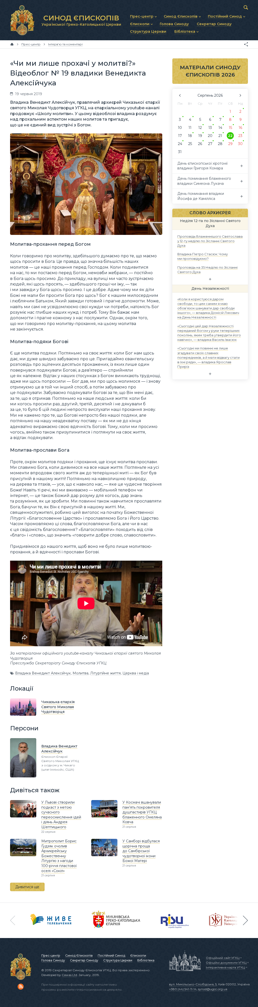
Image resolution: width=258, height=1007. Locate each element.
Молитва (80, 673)
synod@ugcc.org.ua (212, 989)
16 (240, 127)
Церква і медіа (135, 673)
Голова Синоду (53, 960)
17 (180, 135)
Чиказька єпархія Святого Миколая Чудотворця (58, 707)
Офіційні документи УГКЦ (226, 962)
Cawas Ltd (69, 975)
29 (230, 143)
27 (210, 143)
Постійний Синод (111, 955)
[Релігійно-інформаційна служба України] (175, 920)
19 (200, 135)
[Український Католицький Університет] (227, 920)
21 (220, 135)
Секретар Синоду (84, 960)
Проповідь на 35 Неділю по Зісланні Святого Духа (207, 269)
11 (189, 127)
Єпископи (138, 955)
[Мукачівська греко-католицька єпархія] (116, 920)
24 (180, 143)
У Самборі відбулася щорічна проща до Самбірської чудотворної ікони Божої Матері (141, 851)
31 (180, 152)
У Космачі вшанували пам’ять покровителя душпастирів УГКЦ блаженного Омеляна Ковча (142, 812)
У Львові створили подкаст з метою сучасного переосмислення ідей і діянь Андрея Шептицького (61, 814)
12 (200, 127)
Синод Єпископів (79, 955)
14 (220, 127)
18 (190, 135)
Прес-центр (50, 955)
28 (220, 143)
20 (210, 135)
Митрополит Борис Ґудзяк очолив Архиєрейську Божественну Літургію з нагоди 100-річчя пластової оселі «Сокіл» (59, 856)
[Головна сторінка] (12, 44)
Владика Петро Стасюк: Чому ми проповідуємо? (202, 256)
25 (190, 143)
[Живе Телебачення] (51, 920)
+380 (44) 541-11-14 (183, 989)
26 (200, 143)
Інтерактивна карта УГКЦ (225, 967)
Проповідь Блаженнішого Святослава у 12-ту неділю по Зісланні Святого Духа (210, 240)
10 (180, 127)
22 (230, 135)
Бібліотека (145, 960)
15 (230, 127)
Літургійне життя (105, 673)
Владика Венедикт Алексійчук (43, 673)
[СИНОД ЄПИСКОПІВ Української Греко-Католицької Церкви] (22, 20)
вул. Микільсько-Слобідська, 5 (193, 984)
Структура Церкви (117, 960)
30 (240, 143)
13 (210, 127)
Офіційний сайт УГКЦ (222, 958)
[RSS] (21, 987)
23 (240, 135)
